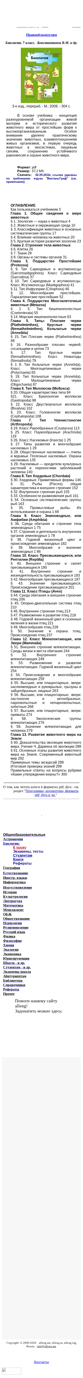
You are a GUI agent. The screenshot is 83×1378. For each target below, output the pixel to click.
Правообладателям (41, 35)
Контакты (41, 1362)
